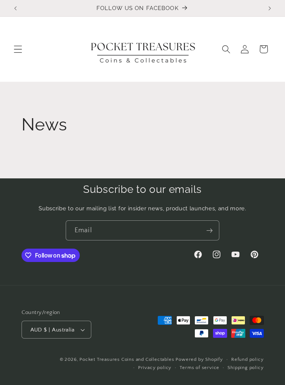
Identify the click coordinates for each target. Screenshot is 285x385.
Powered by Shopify (199, 359)
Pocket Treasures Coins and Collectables (126, 359)
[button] (18, 49)
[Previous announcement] (15, 8)
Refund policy (247, 359)
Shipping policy (245, 367)
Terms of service (199, 367)
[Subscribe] (209, 230)
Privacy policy (154, 367)
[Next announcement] (269, 8)
